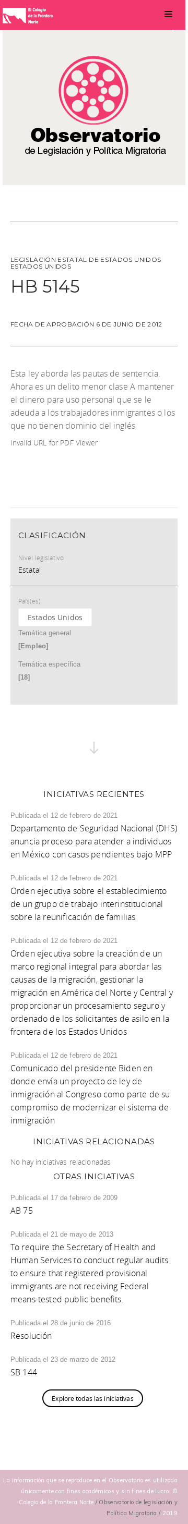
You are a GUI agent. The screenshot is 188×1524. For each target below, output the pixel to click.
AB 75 (21, 1210)
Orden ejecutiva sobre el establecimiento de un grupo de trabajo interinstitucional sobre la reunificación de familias (88, 904)
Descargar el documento (56, 457)
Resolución (31, 1335)
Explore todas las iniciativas (92, 1398)
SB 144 (23, 1372)
